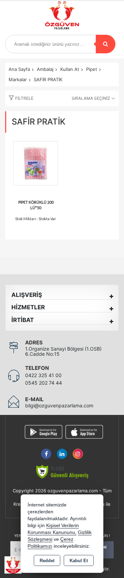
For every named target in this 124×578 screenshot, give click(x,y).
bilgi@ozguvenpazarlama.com (59, 405)
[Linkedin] (62, 450)
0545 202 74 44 (43, 383)
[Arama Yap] (105, 44)
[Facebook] (46, 450)
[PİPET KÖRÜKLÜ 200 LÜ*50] (35, 162)
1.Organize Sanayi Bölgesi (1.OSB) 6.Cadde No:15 (63, 351)
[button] (19, 98)
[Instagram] (78, 450)
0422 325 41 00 (43, 375)
